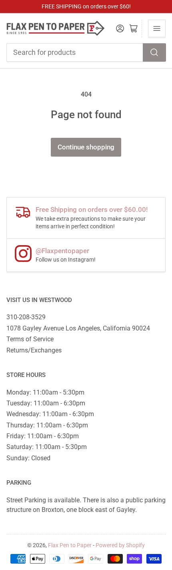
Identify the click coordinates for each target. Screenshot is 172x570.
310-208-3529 (26, 317)
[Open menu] (157, 28)
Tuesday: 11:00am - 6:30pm (45, 403)
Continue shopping (86, 147)
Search (154, 52)
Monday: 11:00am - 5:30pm (45, 392)
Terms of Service (30, 339)
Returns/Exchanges (34, 350)
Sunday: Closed (28, 458)
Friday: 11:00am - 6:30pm (42, 436)
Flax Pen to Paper (70, 545)
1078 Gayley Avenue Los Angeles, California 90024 (78, 328)
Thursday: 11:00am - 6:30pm (47, 425)
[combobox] (86, 52)
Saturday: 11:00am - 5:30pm (46, 447)
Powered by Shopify (120, 545)
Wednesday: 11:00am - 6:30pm (50, 414)
